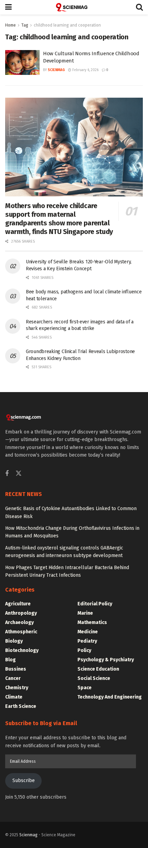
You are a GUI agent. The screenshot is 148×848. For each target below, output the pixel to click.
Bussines (15, 669)
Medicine (87, 632)
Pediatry (87, 641)
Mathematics (92, 622)
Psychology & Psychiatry (105, 660)
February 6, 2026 (84, 70)
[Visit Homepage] (74, 7)
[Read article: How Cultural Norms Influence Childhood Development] (22, 62)
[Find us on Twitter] (18, 473)
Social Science (93, 678)
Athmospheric (21, 632)
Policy (84, 650)
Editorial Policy (94, 604)
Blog (10, 660)
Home (10, 25)
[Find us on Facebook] (7, 474)
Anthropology (21, 613)
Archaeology (19, 622)
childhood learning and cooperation (67, 25)
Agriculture (18, 604)
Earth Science (20, 706)
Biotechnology (22, 650)
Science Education (98, 669)
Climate (13, 697)
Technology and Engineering (109, 697)
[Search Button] (139, 7)
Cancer (13, 678)
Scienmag (28, 834)
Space (84, 688)
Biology (14, 641)
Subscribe (23, 780)
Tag (24, 25)
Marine (85, 613)
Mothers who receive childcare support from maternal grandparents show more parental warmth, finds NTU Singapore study (59, 219)
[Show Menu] (8, 7)
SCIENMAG (56, 70)
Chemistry (16, 688)
